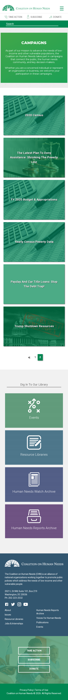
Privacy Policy (27, 690)
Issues (8, 614)
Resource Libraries (14, 619)
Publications (42, 622)
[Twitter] (13, 606)
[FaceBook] (7, 606)
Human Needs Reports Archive (47, 612)
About (8, 610)
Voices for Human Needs (48, 618)
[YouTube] (25, 606)
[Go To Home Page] (26, 8)
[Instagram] (19, 606)
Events (39, 627)
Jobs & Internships (14, 623)
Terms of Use (41, 690)
